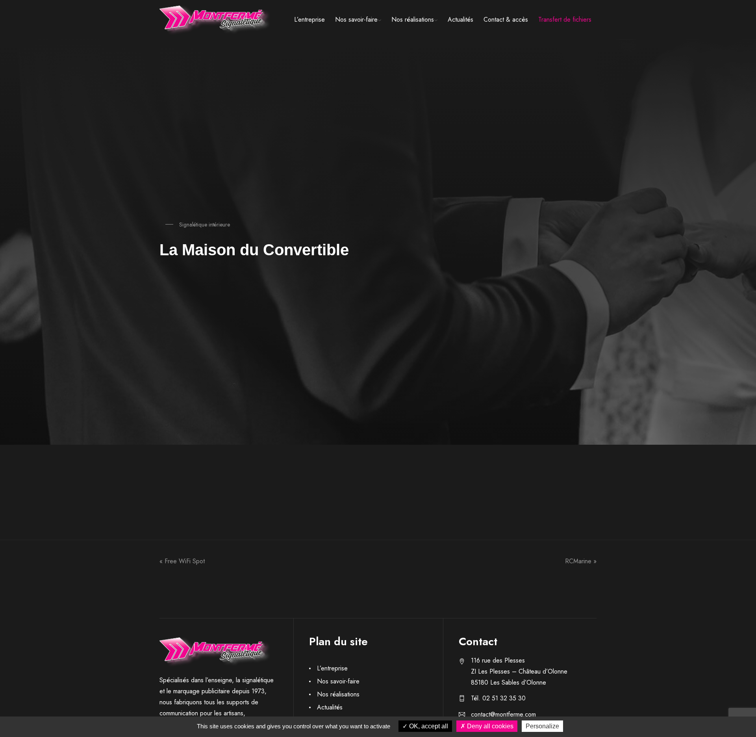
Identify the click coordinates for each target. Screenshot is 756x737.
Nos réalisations (412, 19)
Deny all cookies (489, 726)
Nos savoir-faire (356, 19)
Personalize (542, 726)
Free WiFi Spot (185, 561)
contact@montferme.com (503, 714)
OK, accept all (428, 726)
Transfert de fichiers (564, 19)
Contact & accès (506, 19)
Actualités (460, 19)
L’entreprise (309, 19)
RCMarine (578, 561)
